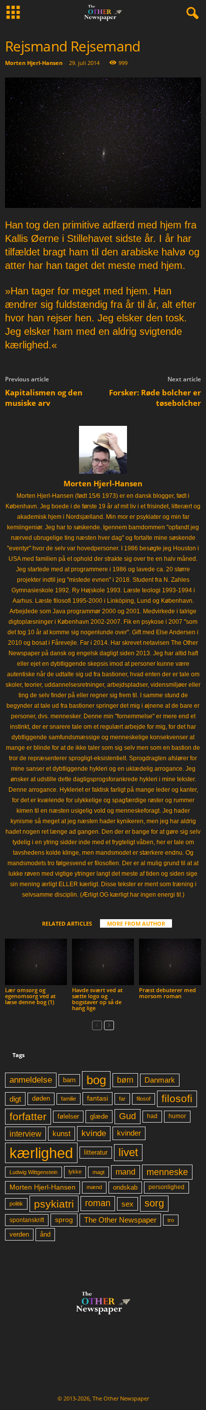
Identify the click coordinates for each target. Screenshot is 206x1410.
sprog (64, 1220)
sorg (154, 1203)
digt (15, 1099)
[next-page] (109, 1025)
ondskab (125, 1187)
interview (26, 1133)
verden (19, 1234)
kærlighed (41, 1153)
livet (128, 1152)
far (122, 1099)
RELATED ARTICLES (67, 923)
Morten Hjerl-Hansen (33, 62)
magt (98, 1172)
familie (68, 1099)
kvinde (94, 1133)
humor (177, 1116)
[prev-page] (97, 1025)
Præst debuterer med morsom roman (167, 993)
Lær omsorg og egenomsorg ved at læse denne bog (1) (30, 996)
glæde (99, 1116)
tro (171, 1220)
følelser (68, 1116)
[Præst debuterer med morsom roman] (170, 962)
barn (69, 1080)
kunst (61, 1133)
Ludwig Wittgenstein (34, 1172)
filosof (143, 1099)
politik (16, 1204)
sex (128, 1204)
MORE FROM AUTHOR (136, 923)
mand (126, 1172)
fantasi (97, 1098)
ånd (45, 1234)
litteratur (96, 1152)
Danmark (159, 1080)
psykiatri (54, 1204)
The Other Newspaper (120, 1220)
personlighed (166, 1187)
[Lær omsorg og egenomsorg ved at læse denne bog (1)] (36, 962)
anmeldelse (31, 1080)
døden (41, 1098)
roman (97, 1203)
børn (125, 1080)
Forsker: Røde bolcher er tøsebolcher (155, 397)
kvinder (129, 1133)
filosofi (177, 1098)
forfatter (28, 1116)
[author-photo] (103, 450)
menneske (167, 1172)
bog (96, 1080)
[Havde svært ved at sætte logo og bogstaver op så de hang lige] (103, 962)
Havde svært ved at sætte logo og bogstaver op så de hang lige (97, 999)
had (152, 1116)
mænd (94, 1187)
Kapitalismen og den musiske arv (43, 397)
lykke (75, 1172)
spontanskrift (27, 1220)
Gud (127, 1116)
